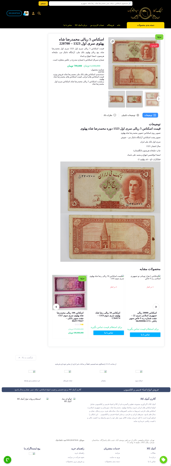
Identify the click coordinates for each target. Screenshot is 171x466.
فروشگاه (110, 25)
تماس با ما (68, 25)
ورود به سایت (115, 457)
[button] (112, 41)
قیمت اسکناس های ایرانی (93, 77)
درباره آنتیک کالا (81, 25)
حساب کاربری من (97, 25)
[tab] (150, 115)
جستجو (43, 3)
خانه (118, 25)
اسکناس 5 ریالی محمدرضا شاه (83, 81)
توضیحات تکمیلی (128, 115)
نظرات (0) (108, 115)
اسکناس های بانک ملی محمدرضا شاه (79, 74)
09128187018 (14, 13)
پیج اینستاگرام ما (32, 448)
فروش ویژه (58, 74)
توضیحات (148, 115)
